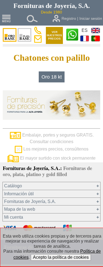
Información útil (19, 193)
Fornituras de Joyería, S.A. (30, 201)
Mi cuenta (13, 217)
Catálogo (13, 185)
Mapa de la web (19, 209)
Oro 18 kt (51, 77)
